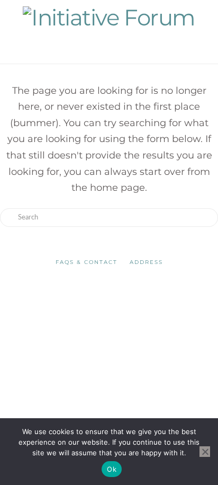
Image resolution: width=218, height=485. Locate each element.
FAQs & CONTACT (86, 262)
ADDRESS (146, 262)
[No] (204, 451)
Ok (111, 469)
